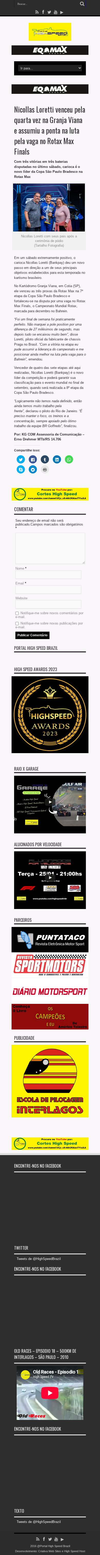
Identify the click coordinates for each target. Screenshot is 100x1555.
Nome (19, 568)
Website (21, 598)
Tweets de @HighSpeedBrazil (39, 1259)
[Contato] (50, 54)
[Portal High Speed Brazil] (50, 37)
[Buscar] (82, 4)
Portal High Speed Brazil (36, 648)
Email (19, 583)
